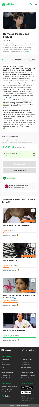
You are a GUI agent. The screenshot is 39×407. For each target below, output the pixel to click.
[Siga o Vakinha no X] (33, 350)
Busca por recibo (25, 378)
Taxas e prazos (25, 362)
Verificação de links (7, 378)
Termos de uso (6, 375)
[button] (19, 20)
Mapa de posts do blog (27, 372)
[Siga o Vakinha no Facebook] (26, 350)
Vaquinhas (4, 362)
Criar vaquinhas (6, 364)
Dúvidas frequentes (26, 359)
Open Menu (36, 4)
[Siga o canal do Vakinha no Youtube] (30, 350)
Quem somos (5, 359)
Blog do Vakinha (25, 370)
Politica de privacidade (7, 372)
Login (3, 367)
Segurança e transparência (28, 375)
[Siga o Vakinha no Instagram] (23, 350)
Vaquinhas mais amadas (8, 370)
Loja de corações (25, 364)
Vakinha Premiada (26, 367)
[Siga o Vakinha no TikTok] (37, 350)
